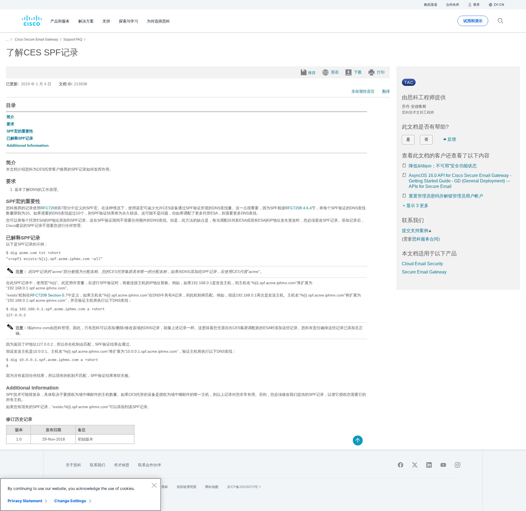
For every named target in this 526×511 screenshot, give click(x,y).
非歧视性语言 (363, 91)
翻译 (386, 91)
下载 (358, 72)
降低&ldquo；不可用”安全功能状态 (443, 165)
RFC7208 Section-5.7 (49, 295)
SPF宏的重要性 (20, 131)
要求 (10, 124)
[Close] (154, 485)
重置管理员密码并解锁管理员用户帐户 (446, 196)
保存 (312, 72)
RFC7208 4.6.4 (298, 208)
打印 (381, 72)
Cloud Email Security (422, 263)
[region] (80, 494)
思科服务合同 (425, 239)
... (7, 39)
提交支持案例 (415, 230)
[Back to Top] (358, 440)
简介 (10, 117)
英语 (335, 72)
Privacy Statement (25, 500)
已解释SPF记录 (20, 138)
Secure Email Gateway (424, 272)
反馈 (451, 139)
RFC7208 (49, 208)
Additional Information (28, 145)
